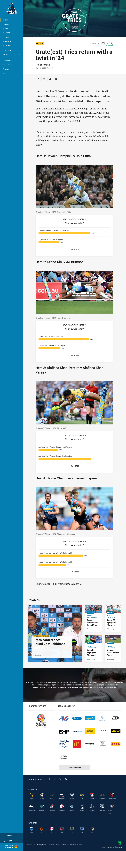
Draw (6, 28)
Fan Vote (39, 43)
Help (57, 844)
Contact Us (64, 844)
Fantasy (7, 46)
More (6, 54)
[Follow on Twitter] (60, 779)
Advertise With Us (76, 844)
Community (9, 41)
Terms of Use (31, 844)
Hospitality (7, 65)
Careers (51, 844)
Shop (5, 73)
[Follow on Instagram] (66, 779)
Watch (6, 24)
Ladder (6, 33)
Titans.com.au (43, 64)
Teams (6, 37)
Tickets (6, 69)
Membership (8, 60)
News (6, 20)
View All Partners (74, 767)
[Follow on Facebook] (55, 779)
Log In (9, 840)
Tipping (7, 50)
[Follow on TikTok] (49, 779)
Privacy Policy (41, 844)
